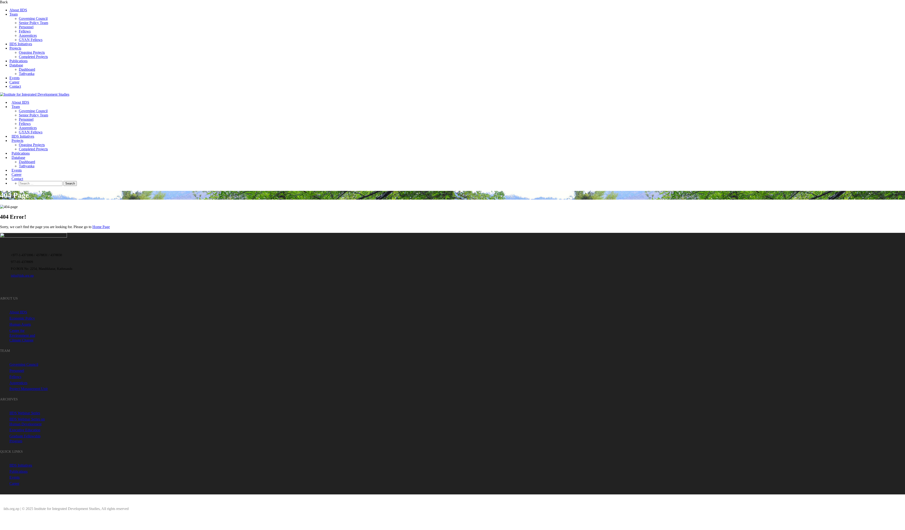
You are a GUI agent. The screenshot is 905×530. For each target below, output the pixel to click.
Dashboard (27, 69)
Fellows (25, 31)
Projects (15, 48)
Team (13, 14)
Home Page (101, 227)
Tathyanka (26, 74)
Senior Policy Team (33, 23)
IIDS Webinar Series (24, 413)
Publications (18, 61)
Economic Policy (22, 318)
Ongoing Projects (32, 52)
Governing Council (33, 18)
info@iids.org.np (22, 275)
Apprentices (28, 35)
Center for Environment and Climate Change (22, 335)
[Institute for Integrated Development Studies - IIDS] (34, 94)
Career (14, 82)
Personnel (26, 27)
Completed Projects (33, 57)
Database (16, 65)
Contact (15, 86)
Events (14, 78)
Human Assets (20, 324)
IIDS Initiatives (20, 44)
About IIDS (18, 10)
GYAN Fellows (30, 40)
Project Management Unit (28, 389)
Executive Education (24, 430)
